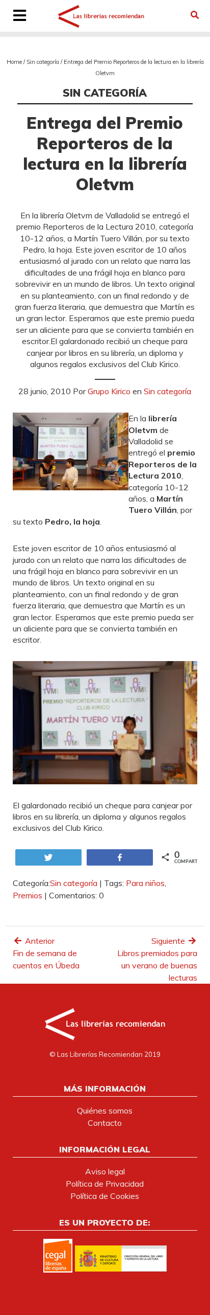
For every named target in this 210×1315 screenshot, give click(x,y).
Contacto (105, 1123)
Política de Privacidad (105, 1183)
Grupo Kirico (109, 391)
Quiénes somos (105, 1110)
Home (14, 61)
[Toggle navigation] (19, 16)
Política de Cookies (104, 1196)
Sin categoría (43, 61)
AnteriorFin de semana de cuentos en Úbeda (46, 953)
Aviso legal (105, 1171)
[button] (195, 15)
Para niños (145, 883)
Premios (27, 895)
